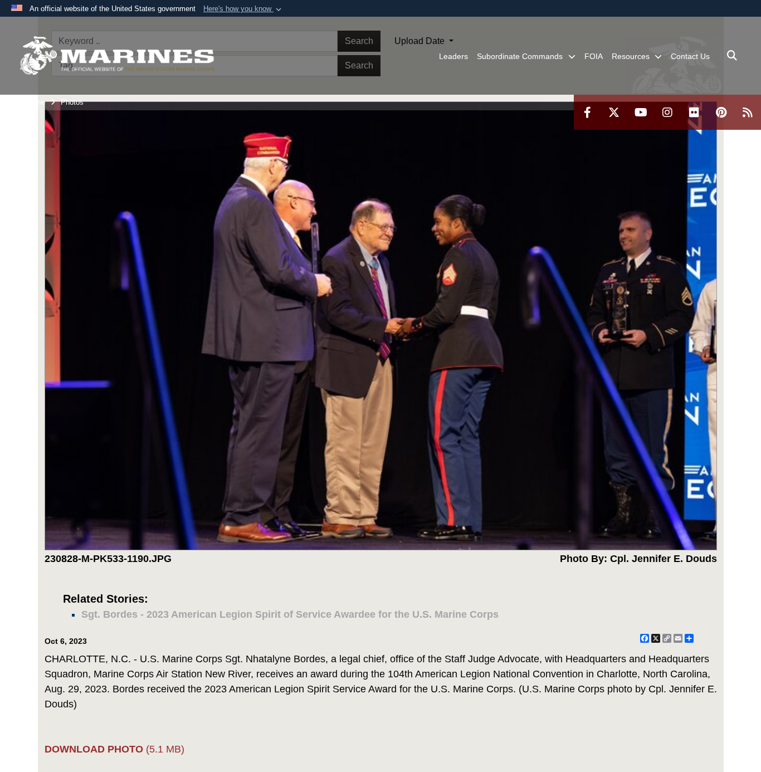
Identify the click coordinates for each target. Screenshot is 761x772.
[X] (614, 112)
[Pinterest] (721, 112)
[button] (243, 8)
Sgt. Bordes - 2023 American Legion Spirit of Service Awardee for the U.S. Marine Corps (290, 614)
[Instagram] (667, 112)
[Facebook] (587, 112)
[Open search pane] (732, 56)
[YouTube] (640, 112)
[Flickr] (694, 112)
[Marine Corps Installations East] (116, 55)
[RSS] (747, 112)
